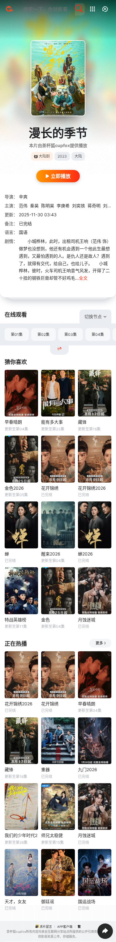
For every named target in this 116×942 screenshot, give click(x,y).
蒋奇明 (94, 205)
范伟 (23, 205)
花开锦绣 (49, 488)
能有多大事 (52, 422)
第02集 (43, 334)
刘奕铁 (78, 205)
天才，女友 (15, 901)
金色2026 (14, 488)
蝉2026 (85, 553)
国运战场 (86, 901)
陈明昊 (47, 205)
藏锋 (82, 422)
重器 (45, 769)
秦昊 (34, 205)
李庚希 (63, 205)
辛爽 (23, 196)
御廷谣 (47, 901)
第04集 (98, 334)
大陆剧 (44, 156)
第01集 (17, 334)
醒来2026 (50, 553)
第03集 (70, 334)
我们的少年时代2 (21, 835)
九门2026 (87, 769)
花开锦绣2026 (92, 488)
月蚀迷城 (86, 619)
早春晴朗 (13, 422)
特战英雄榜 (15, 619)
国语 (23, 232)
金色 (45, 619)
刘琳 (107, 205)
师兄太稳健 (52, 835)
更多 (99, 643)
